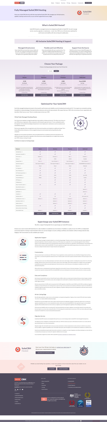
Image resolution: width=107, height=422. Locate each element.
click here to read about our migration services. (67, 334)
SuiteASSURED (71, 381)
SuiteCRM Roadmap (19, 395)
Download (44, 385)
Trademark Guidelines (48, 412)
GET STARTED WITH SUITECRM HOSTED (45, 352)
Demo (43, 383)
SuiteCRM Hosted (71, 383)
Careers (16, 401)
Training (43, 387)
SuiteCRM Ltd (18, 403)
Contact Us (17, 393)
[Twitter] (15, 389)
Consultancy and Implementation (74, 387)
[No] (105, 420)
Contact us (82, 95)
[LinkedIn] (17, 389)
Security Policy (54, 412)
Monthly (50, 71)
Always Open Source (19, 397)
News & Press (17, 399)
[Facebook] (20, 389)
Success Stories (45, 389)
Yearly (56, 71)
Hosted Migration (71, 385)
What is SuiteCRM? (45, 381)
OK (80, 420)
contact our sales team (63, 347)
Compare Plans (24, 92)
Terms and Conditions (41, 412)
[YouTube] (22, 389)
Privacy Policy (58, 412)
